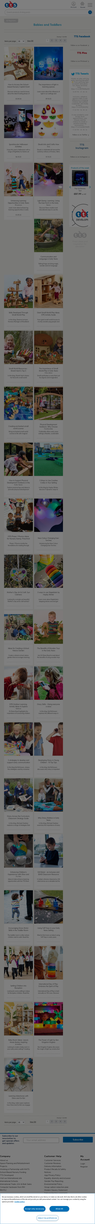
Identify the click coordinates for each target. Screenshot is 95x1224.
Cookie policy (19, 1202)
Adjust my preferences (47, 1218)
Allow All (59, 1209)
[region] (47, 1208)
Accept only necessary (34, 1209)
